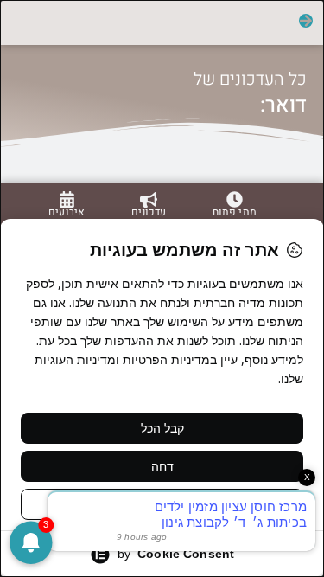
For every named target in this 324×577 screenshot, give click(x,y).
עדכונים (148, 212)
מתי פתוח (235, 212)
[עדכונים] (148, 199)
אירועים (66, 212)
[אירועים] (67, 199)
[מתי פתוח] (234, 199)
